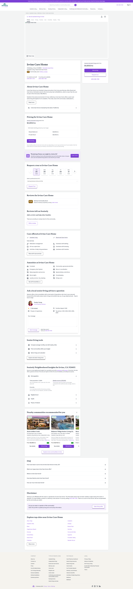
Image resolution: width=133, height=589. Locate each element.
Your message (31, 316)
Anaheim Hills (30, 523)
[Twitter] (97, 586)
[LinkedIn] (100, 586)
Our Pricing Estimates (36, 570)
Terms (85, 569)
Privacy (45, 586)
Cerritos (70, 529)
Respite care (51, 570)
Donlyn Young (38, 302)
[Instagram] (95, 586)
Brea (28, 526)
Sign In (129, 4)
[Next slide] (74, 171)
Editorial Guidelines (35, 575)
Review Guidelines (35, 572)
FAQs (59, 19)
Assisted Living (33, 237)
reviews (41, 19)
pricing (36, 19)
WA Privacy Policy (88, 563)
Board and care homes (54, 563)
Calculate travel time (47, 68)
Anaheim (70, 520)
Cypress (70, 534)
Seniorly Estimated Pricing (33, 120)
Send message (33, 330)
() (34, 308)
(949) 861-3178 (31, 78)
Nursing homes (52, 578)
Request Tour (32, 186)
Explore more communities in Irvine (52, 452)
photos (28, 19)
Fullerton (29, 540)
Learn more (75, 155)
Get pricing (31, 140)
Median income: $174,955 (59, 380)
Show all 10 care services (35, 253)
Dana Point (30, 537)
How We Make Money (35, 568)
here (104, 1)
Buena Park (71, 526)
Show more (31, 544)
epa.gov (66, 370)
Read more (31, 102)
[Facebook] (92, 586)
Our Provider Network (71, 568)
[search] (75, 5)
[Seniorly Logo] (5, 5)
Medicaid (68, 579)
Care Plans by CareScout (72, 559)
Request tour (95, 74)
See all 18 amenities (34, 281)
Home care (51, 568)
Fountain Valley (72, 537)
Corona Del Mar (72, 532)
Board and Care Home (62, 237)
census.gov (59, 370)
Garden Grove (71, 540)
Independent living (53, 561)
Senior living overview (53, 581)
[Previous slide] (30, 171)
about (32, 19)
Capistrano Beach (31, 529)
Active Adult (51, 572)
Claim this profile (98, 506)
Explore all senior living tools (36, 357)
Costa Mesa (30, 534)
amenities (50, 19)
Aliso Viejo (29, 520)
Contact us (33, 561)
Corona (29, 532)
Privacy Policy (87, 559)
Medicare (68, 577)
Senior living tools (70, 563)
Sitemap (53, 586)
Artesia (69, 523)
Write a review (32, 223)
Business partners (35, 577)
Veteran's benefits (70, 572)
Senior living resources (71, 561)
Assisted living (52, 559)
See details (32, 446)
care (45, 19)
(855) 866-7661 (43, 78)
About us (33, 559)
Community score (35, 71)
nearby (55, 19)
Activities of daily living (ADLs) (73, 575)
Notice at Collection (88, 561)
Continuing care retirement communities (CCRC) (55, 576)
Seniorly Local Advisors (71, 570)
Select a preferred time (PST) (33, 178)
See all (36, 16)
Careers (32, 563)
